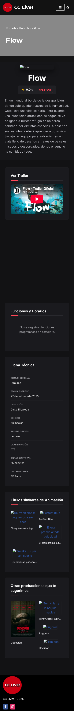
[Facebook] (5, 706)
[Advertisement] (37, 261)
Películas (25, 28)
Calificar (45, 90)
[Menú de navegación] (60, 7)
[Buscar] (67, 7)
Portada (11, 28)
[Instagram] (12, 706)
